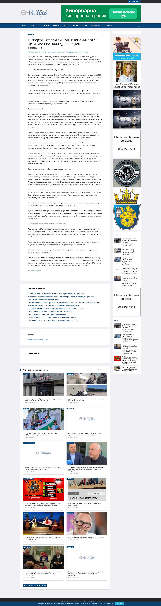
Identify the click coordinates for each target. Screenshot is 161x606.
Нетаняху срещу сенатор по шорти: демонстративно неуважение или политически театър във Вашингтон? (43, 573)
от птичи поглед (134, 1)
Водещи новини (29, 443)
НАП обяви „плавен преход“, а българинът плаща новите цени (85, 504)
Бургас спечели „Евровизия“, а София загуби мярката (86, 537)
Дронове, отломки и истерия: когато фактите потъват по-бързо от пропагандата (86, 399)
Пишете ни (64, 601)
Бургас (24, 26)
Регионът (34, 26)
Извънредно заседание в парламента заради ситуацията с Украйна (53, 306)
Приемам (119, 604)
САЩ (29, 339)
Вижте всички (102, 370)
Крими (75, 26)
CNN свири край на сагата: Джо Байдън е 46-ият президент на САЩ (53, 320)
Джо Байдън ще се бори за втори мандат (43, 300)
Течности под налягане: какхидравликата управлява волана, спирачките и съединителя (43, 468)
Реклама (75, 601)
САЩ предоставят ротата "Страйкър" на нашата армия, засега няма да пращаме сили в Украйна (64, 303)
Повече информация (106, 604)
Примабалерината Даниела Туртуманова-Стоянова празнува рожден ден (42, 538)
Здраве (84, 26)
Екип (84, 601)
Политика (56, 26)
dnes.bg (38, 271)
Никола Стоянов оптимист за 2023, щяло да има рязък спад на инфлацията (56, 294)
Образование (96, 26)
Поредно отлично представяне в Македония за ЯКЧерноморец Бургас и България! (41, 434)
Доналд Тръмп (43, 339)
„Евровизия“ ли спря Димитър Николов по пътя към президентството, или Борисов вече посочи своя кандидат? (86, 469)
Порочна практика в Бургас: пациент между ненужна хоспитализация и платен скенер (43, 399)
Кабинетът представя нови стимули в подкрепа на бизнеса (50, 312)
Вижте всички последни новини (35, 585)
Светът (31, 34)
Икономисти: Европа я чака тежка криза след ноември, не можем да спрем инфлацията (61, 297)
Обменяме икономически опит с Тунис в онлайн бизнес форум (52, 317)
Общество (109, 26)
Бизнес (67, 26)
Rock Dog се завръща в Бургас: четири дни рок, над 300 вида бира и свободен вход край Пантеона (42, 504)
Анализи (70, 443)
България (45, 26)
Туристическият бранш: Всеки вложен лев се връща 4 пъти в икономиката (56, 309)
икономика (34, 339)
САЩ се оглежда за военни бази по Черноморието (47, 314)
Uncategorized (28, 478)
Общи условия (95, 601)
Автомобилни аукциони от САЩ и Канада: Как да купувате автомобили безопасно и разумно (85, 434)
